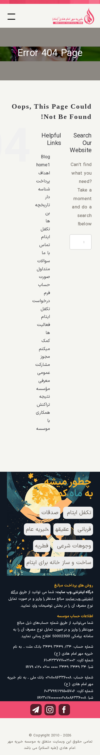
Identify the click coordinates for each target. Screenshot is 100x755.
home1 (43, 165)
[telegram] (36, 709)
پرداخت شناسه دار (43, 189)
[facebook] (64, 709)
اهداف (44, 173)
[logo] (73, 9)
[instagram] (50, 709)
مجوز (45, 356)
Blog (45, 157)
